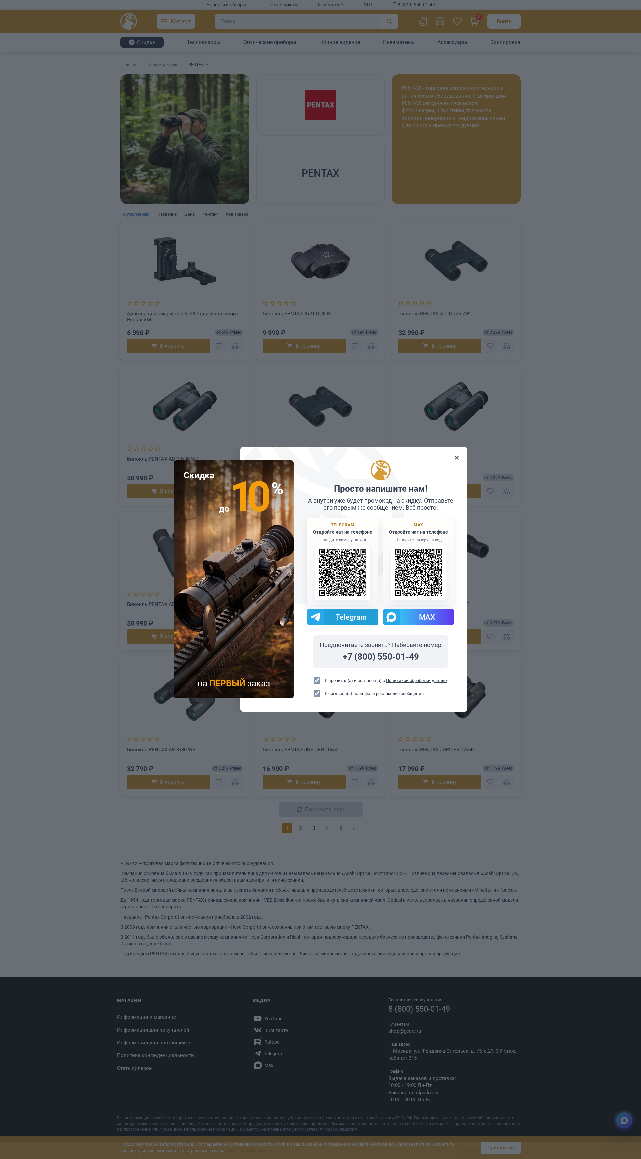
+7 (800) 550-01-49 (381, 657)
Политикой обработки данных (416, 680)
